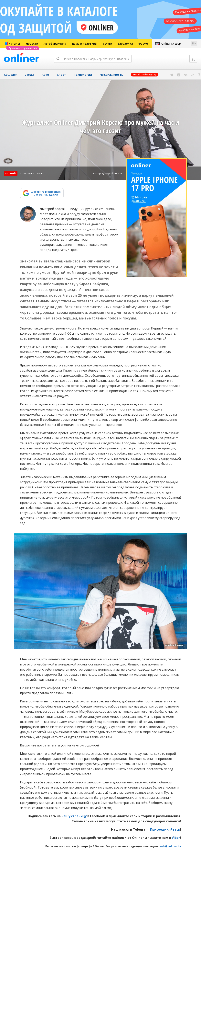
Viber (176, 838)
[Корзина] (193, 59)
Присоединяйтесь (165, 829)
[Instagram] (178, 74)
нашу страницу (74, 816)
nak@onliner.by (170, 846)
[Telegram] (171, 74)
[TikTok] (192, 74)
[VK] (185, 74)
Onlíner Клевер (171, 43)
